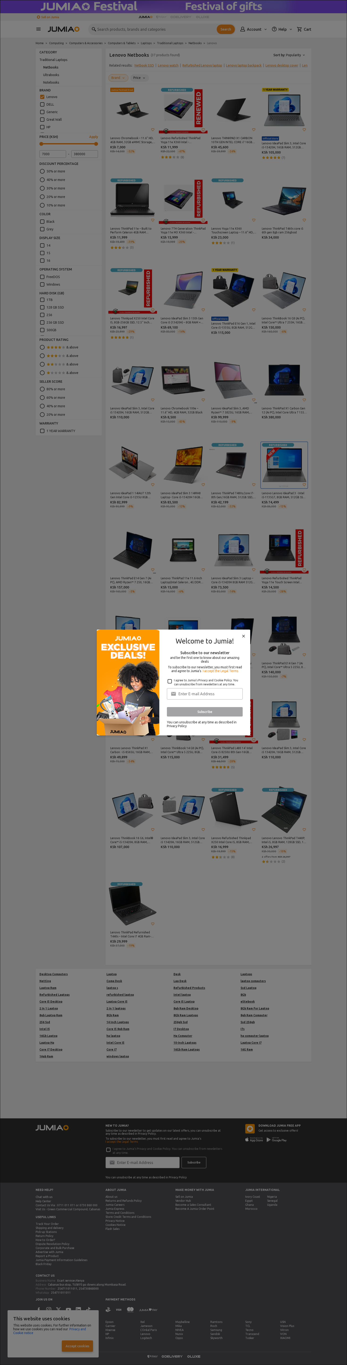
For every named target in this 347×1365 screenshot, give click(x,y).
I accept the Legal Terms (220, 671)
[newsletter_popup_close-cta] (243, 636)
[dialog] (173, 682)
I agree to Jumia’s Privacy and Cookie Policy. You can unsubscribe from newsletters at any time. (206, 682)
